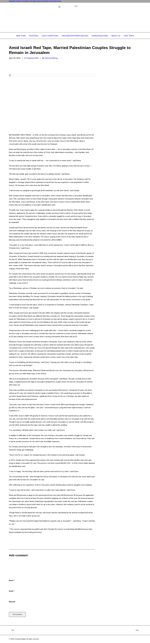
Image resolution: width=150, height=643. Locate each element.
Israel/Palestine (100, 36)
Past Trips (129, 36)
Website (12, 602)
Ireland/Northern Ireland (75, 36)
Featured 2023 (32, 58)
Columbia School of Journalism (19, 1)
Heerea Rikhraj (51, 58)
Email (11, 591)
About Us (115, 36)
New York (21, 36)
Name (11, 580)
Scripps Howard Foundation (40, 1)
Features (33, 36)
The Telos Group (55, 1)
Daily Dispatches (50, 36)
